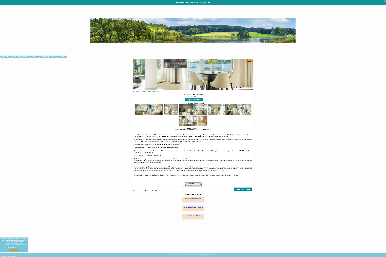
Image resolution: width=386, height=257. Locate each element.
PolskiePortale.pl (11, 256)
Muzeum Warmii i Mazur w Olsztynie (193, 207)
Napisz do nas (211, 254)
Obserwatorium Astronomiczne (193, 198)
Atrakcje (53, 56)
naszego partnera (232, 175)
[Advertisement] (193, 238)
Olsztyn (249, 61)
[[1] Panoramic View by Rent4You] (193, 74)
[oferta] (237, 88)
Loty (34, 56)
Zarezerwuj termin (243, 189)
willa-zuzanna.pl (381, 1)
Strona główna (5, 56)
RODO (18, 247)
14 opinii (203, 129)
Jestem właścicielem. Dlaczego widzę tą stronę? (193, 184)
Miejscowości (25, 56)
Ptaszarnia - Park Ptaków (193, 215)
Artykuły (62, 56)
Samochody (44, 56)
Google (4, 240)
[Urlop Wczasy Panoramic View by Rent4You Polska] (142, 114)
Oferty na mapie (16, 56)
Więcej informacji (194, 100)
